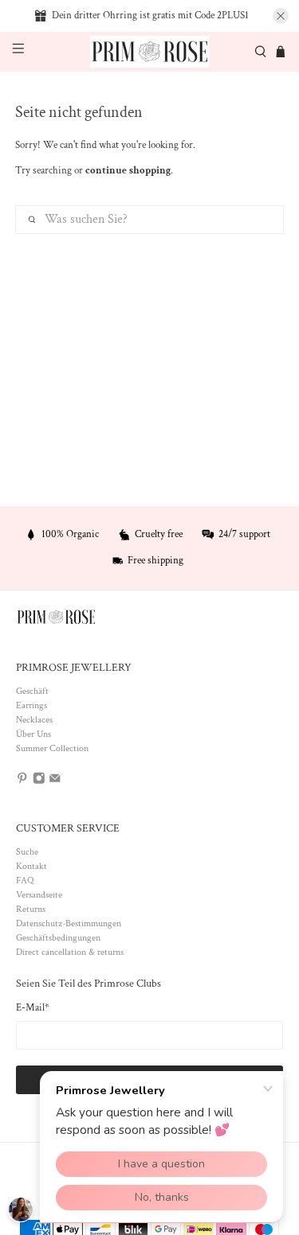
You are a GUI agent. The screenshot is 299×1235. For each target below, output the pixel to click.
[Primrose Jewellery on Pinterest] (22, 781)
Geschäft (32, 691)
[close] (281, 16)
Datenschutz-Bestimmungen (68, 923)
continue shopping (128, 170)
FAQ (24, 880)
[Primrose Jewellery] (150, 52)
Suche (27, 852)
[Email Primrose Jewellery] (55, 781)
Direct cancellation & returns (70, 952)
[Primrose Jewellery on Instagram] (39, 781)
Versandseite (39, 895)
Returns (30, 909)
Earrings (31, 705)
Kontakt (31, 866)
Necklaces (34, 720)
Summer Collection (52, 748)
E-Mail (32, 1008)
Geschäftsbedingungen (58, 938)
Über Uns (33, 734)
